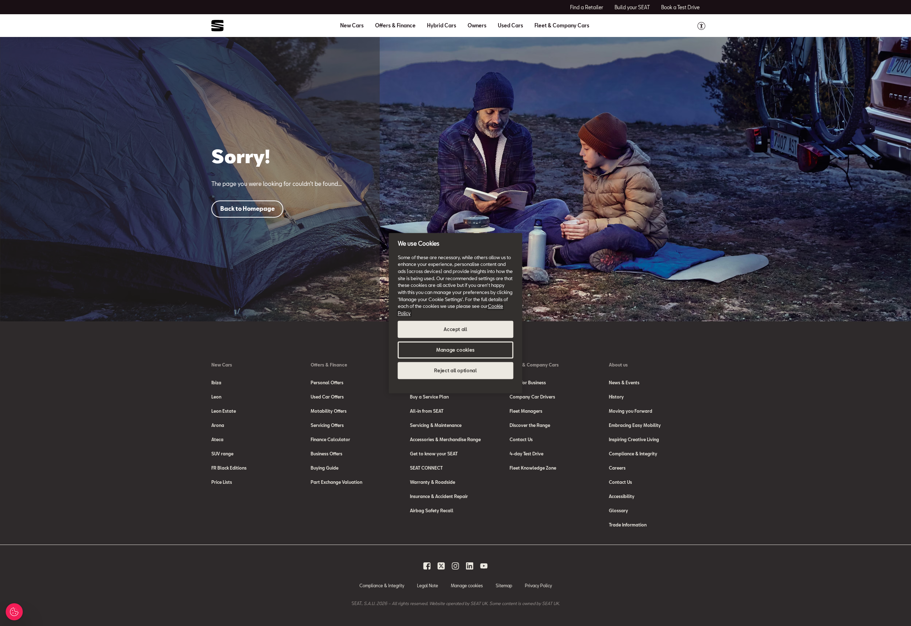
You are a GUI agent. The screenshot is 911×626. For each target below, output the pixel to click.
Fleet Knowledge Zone (533, 467)
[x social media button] (441, 566)
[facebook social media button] (427, 566)
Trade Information (628, 524)
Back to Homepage (247, 208)
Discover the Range (530, 425)
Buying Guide (324, 467)
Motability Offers (329, 410)
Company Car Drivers (532, 396)
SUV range (222, 453)
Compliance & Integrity (633, 453)
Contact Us (521, 439)
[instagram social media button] (455, 566)
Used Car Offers (327, 396)
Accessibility (621, 496)
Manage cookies (467, 585)
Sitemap (504, 585)
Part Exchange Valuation (336, 482)
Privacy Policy (538, 585)
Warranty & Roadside (432, 482)
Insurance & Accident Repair (439, 496)
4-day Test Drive (526, 453)
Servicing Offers (327, 425)
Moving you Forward (630, 410)
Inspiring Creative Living (634, 439)
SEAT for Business (528, 382)
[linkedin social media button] (469, 566)
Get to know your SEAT (434, 453)
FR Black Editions (229, 467)
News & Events (624, 382)
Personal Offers (327, 382)
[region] (455, 313)
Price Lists (221, 482)
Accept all (455, 329)
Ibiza (216, 382)
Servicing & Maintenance (436, 425)
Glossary (618, 510)
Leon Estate (223, 410)
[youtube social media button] (484, 566)
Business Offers (326, 453)
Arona (217, 425)
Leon (216, 396)
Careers (617, 467)
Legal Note (427, 585)
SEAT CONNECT (426, 467)
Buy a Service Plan (429, 396)
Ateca (217, 439)
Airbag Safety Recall (431, 510)
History (616, 396)
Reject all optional (455, 370)
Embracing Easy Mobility (635, 425)
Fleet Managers (526, 410)
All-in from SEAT (426, 410)
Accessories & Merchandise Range (445, 439)
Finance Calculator (330, 439)
